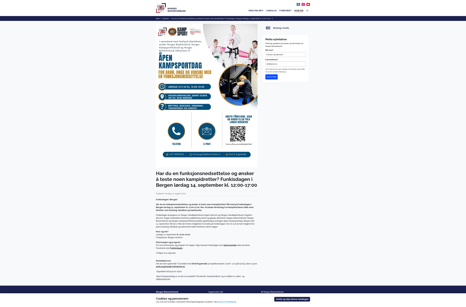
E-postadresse (271, 60)
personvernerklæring (226, 302)
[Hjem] (171, 8)
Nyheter (166, 18)
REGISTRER (271, 77)
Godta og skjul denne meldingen (292, 299)
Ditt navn (269, 50)
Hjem (158, 18)
